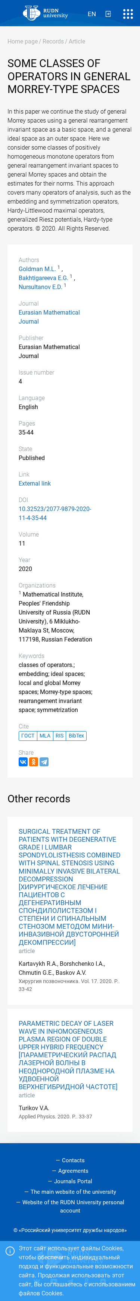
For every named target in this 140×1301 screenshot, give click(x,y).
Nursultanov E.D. (40, 287)
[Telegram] (44, 761)
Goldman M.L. (37, 269)
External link (35, 483)
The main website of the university (73, 1192)
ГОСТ (27, 736)
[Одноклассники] (33, 761)
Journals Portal (73, 1181)
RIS (59, 736)
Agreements (73, 1171)
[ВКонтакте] (23, 761)
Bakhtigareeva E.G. (43, 278)
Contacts (73, 1160)
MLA (45, 736)
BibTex (76, 736)
